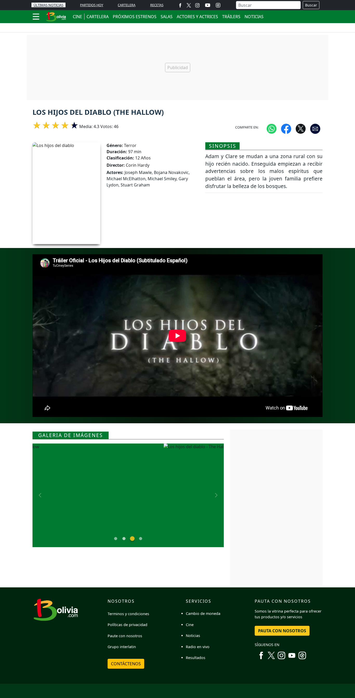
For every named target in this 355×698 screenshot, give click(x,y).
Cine (190, 624)
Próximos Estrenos (134, 16)
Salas (167, 16)
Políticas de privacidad (127, 624)
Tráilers (231, 16)
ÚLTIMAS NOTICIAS (48, 5)
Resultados (195, 657)
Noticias (254, 16)
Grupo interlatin (122, 646)
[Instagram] (197, 5)
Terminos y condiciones (128, 613)
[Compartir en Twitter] (300, 128)
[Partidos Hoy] (218, 5)
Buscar (311, 5)
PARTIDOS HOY (91, 5)
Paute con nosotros (125, 635)
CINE (77, 16)
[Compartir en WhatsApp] (271, 128)
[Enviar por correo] (315, 128)
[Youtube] (208, 5)
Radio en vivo (197, 646)
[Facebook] (180, 5)
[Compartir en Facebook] (286, 128)
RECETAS (156, 5)
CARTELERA (126, 5)
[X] (189, 5)
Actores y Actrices (197, 16)
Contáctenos (126, 664)
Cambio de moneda (203, 613)
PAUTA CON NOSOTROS (282, 631)
